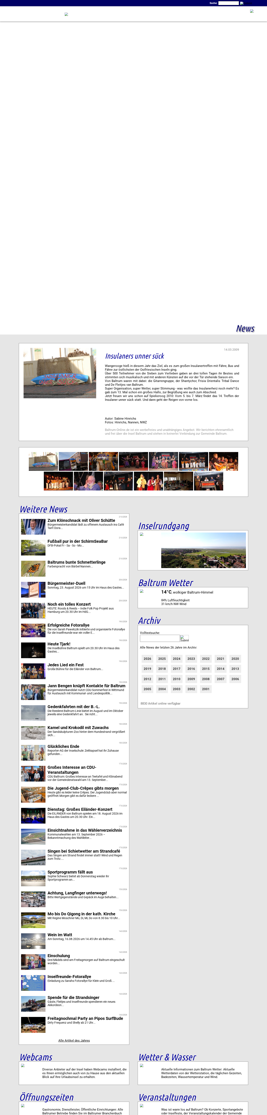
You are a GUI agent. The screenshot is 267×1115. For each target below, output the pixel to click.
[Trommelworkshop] (178, 489)
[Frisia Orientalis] (133, 470)
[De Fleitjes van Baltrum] (118, 489)
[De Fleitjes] (148, 489)
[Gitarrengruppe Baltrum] (193, 470)
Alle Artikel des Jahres (74, 1040)
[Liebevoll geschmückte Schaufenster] (103, 470)
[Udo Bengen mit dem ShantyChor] (88, 489)
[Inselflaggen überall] (73, 470)
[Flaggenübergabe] (208, 489)
